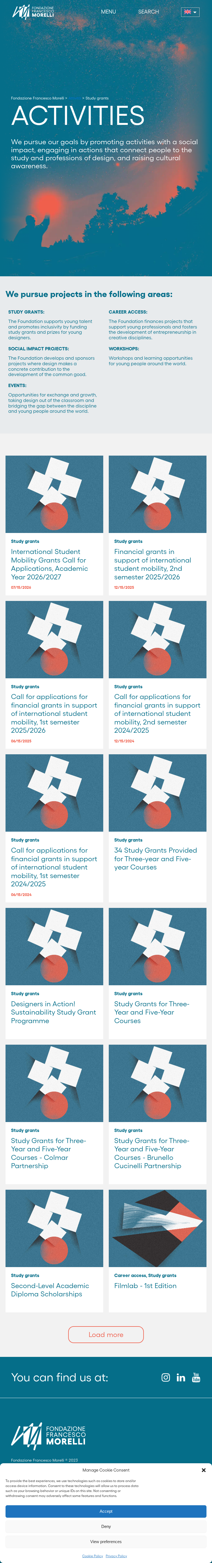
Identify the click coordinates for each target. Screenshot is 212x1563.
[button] (203, 1470)
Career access (130, 1275)
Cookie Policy (92, 1556)
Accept (106, 1511)
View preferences (106, 1541)
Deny (106, 1526)
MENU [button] (108, 12)
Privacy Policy (116, 1556)
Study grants (25, 541)
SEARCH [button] (148, 12)
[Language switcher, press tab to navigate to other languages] (190, 12)
